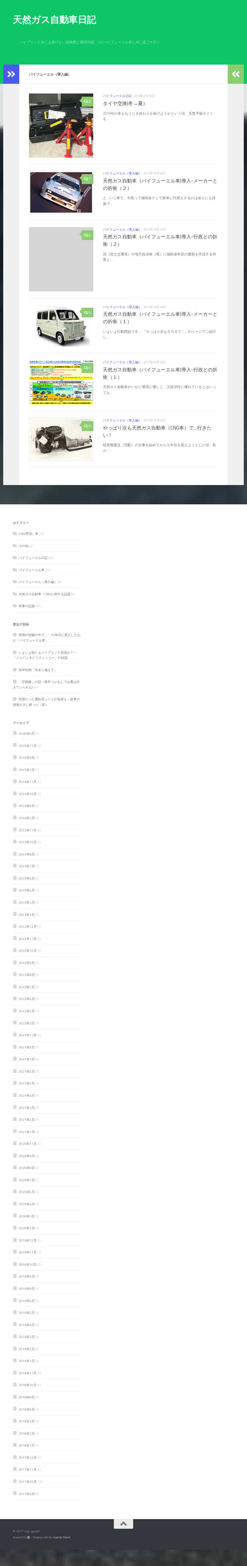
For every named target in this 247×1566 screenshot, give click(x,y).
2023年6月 (27, 878)
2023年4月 (27, 890)
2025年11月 (28, 745)
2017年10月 (28, 1481)
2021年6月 (27, 1071)
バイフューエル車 (31, 569)
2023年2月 (27, 902)
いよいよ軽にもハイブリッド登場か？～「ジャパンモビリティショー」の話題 (45, 655)
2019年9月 (27, 1276)
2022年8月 (27, 974)
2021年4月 (27, 1095)
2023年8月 (27, 854)
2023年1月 (27, 914)
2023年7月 (27, 866)
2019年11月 (28, 1252)
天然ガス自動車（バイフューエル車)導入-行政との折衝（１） (160, 373)
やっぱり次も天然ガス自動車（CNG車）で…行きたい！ (157, 431)
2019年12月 (28, 1240)
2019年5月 (27, 1312)
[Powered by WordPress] (28, 1537)
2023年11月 (28, 830)
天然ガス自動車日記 (54, 19)
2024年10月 (28, 793)
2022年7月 (27, 986)
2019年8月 (27, 1288)
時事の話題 (27, 605)
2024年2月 (27, 817)
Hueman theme (61, 1537)
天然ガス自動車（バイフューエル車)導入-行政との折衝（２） (160, 240)
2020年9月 (27, 1155)
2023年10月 (28, 842)
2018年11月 (28, 1373)
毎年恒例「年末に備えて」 (38, 669)
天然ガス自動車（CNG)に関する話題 (44, 594)
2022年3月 (27, 1023)
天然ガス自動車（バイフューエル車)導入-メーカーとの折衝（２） (160, 184)
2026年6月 (27, 733)
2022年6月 (27, 998)
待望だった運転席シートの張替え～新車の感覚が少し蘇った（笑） (46, 701)
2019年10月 (28, 1264)
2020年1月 (27, 1228)
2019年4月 (27, 1324)
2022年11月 (28, 938)
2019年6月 (27, 1300)
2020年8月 (27, 1167)
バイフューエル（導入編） (122, 173)
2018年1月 (27, 1445)
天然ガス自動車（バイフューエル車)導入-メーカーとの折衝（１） (160, 317)
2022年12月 (28, 926)
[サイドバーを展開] (11, 74)
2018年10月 (28, 1384)
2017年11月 (28, 1469)
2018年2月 (27, 1433)
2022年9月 (27, 962)
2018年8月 (27, 1397)
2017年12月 (28, 1457)
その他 (23, 545)
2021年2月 (27, 1119)
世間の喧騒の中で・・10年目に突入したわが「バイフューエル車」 (46, 637)
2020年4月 (27, 1204)
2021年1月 (27, 1131)
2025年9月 (27, 757)
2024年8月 (27, 805)
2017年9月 (27, 1493)
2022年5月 (27, 1010)
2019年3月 (27, 1336)
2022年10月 (28, 950)
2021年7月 (27, 1059)
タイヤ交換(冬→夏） (125, 103)
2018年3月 (27, 1421)
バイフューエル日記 (117, 95)
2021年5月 (27, 1083)
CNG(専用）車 (28, 533)
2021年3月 (27, 1107)
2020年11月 (28, 1143)
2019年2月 (27, 1348)
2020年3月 (27, 1216)
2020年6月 (27, 1191)
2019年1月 (27, 1360)
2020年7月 (27, 1179)
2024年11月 (28, 781)
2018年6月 (27, 1409)
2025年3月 (27, 769)
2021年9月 (27, 1047)
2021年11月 (28, 1035)
